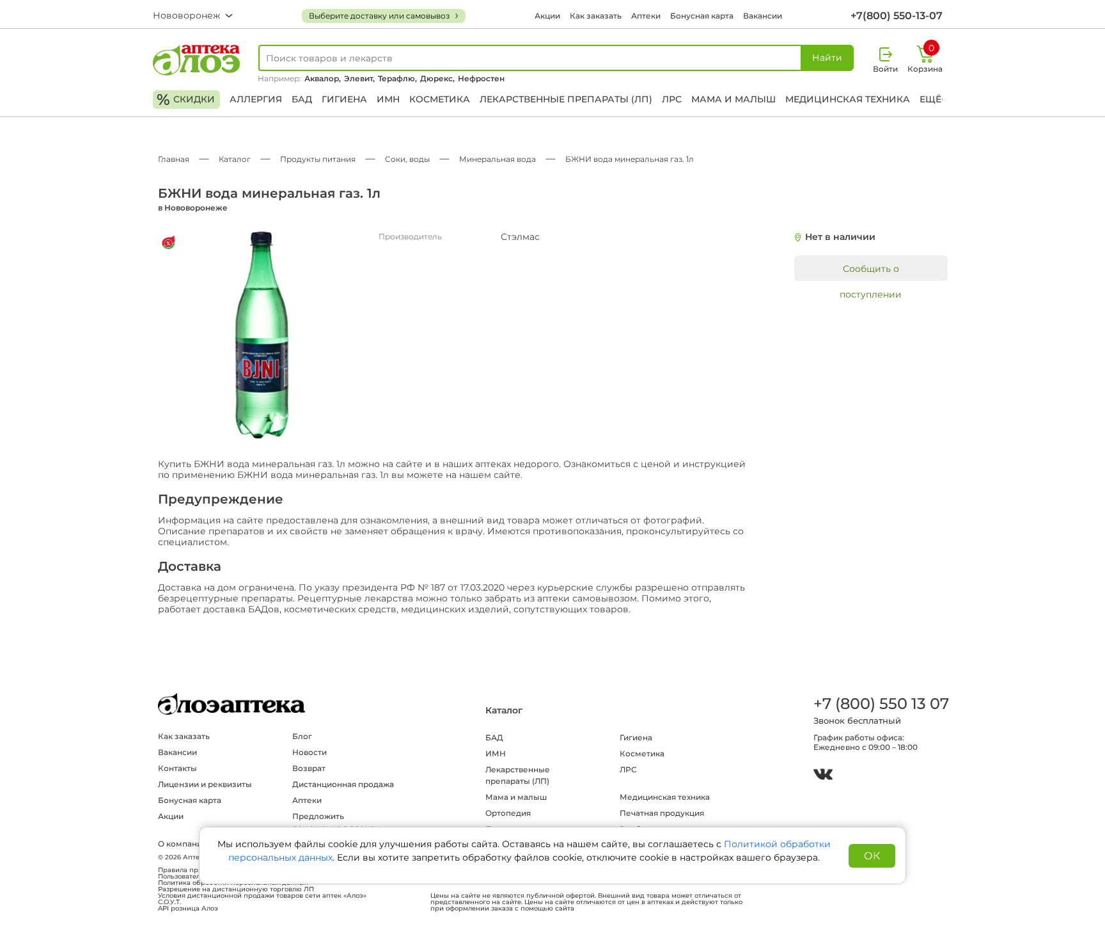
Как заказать (596, 15)
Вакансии (762, 15)
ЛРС (672, 99)
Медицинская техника (847, 99)
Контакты (177, 768)
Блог (302, 736)
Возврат (308, 768)
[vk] (823, 776)
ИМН (388, 99)
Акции (547, 15)
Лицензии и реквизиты (205, 784)
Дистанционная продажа (343, 784)
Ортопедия (508, 813)
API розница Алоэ (188, 908)
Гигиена (344, 99)
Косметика (439, 99)
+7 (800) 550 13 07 (880, 703)
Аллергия (256, 99)
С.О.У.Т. (169, 902)
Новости (309, 752)
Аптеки (646, 15)
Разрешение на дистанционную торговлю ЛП (236, 889)
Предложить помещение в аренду (335, 821)
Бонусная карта (701, 15)
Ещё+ (933, 99)
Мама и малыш (733, 99)
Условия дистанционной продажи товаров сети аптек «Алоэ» (262, 896)
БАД (302, 99)
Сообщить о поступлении (871, 272)
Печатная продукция (662, 813)
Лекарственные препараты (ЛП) (566, 99)
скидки (186, 99)
